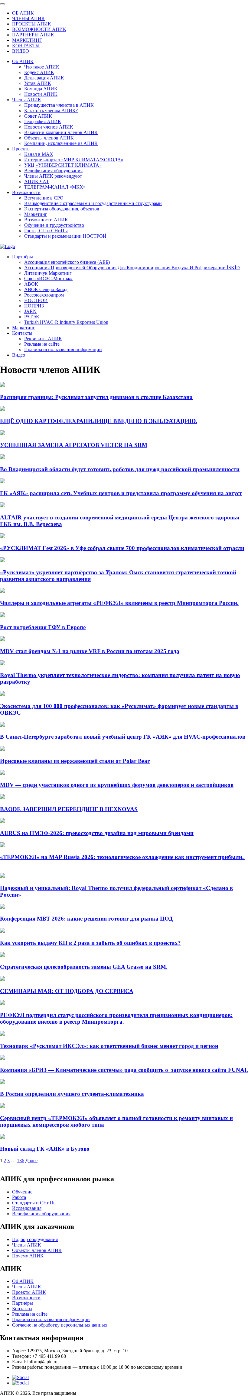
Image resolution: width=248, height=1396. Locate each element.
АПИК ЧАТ (36, 181)
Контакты (22, 333)
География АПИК (42, 121)
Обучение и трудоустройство (54, 225)
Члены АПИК (26, 99)
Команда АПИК (40, 88)
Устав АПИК (37, 83)
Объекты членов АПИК (49, 137)
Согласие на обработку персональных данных (59, 1324)
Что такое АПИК (41, 66)
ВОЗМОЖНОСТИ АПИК (39, 29)
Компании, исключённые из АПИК (61, 143)
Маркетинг (35, 214)
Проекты (21, 148)
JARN (30, 311)
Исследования (26, 1208)
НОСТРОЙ (36, 300)
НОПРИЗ (34, 305)
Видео (18, 354)
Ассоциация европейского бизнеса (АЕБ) (67, 262)
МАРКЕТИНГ (27, 40)
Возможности (26, 192)
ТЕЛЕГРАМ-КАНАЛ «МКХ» (55, 187)
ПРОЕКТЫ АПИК (31, 23)
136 (20, 1160)
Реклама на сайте (42, 344)
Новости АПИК (40, 94)
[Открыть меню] (2, 4)
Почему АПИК (28, 1255)
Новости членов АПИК (48, 126)
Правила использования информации (63, 349)
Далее (31, 1160)
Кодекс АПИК (39, 72)
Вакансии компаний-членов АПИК (61, 132)
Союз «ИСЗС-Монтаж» (48, 278)
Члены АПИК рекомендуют (53, 176)
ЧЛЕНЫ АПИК (28, 18)
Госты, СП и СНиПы (46, 230)
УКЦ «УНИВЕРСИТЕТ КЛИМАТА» (63, 165)
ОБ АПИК (23, 12)
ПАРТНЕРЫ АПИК (33, 34)
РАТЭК (31, 316)
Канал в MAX (38, 154)
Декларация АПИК (44, 77)
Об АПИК (23, 61)
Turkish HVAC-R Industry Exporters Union (66, 322)
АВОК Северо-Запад (45, 289)
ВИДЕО (20, 51)
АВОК (31, 284)
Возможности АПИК (46, 219)
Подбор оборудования (35, 1239)
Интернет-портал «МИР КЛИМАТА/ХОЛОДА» (73, 159)
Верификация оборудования (53, 170)
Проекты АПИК (29, 1292)
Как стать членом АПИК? (51, 110)
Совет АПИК (38, 116)
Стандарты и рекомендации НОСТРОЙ (65, 236)
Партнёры (22, 256)
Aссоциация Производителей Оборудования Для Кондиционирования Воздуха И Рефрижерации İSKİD (132, 267)
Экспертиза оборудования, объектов (61, 208)
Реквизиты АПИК (43, 338)
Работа (19, 1197)
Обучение (22, 1191)
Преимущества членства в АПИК (59, 105)
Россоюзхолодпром (44, 294)
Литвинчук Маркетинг (48, 273)
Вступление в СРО (44, 197)
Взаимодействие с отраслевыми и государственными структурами (93, 203)
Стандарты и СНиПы (34, 1202)
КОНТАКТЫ (26, 45)
